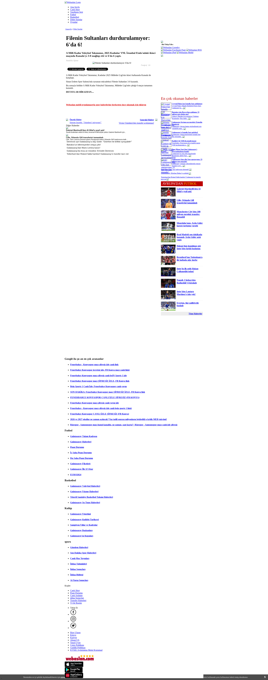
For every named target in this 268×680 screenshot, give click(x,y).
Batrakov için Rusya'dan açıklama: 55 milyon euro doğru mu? (185, 113)
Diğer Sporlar (76, 19)
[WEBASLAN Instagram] (73, 621)
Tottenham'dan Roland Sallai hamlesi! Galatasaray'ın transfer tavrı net (98, 154)
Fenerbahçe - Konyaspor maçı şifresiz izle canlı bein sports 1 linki (101, 408)
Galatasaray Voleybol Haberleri (85, 486)
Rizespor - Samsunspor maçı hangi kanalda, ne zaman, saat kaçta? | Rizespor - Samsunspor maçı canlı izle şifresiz (123, 425)
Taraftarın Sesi (76, 12)
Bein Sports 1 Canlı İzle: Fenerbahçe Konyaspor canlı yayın (98, 386)
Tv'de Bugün (76, 603)
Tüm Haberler (195, 313)
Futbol (73, 14)
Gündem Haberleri (79, 547)
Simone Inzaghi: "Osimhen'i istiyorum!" (86, 123)
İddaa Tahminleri (78, 564)
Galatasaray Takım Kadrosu (83, 436)
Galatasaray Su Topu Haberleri (85, 502)
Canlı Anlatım (76, 595)
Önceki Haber (76, 120)
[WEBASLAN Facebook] (73, 614)
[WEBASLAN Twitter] (73, 628)
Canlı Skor (75, 9)
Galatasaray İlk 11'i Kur (81, 469)
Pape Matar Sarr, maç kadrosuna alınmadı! (175, 169)
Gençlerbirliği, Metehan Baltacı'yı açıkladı (175, 173)
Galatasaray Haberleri (80, 442)
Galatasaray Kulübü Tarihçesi (84, 519)
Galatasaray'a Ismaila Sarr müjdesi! (185, 132)
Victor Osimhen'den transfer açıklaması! (136, 123)
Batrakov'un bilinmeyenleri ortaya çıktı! (84, 145)
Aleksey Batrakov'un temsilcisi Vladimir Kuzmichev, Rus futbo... (185, 117)
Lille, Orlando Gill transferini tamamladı (84, 137)
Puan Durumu (77, 447)
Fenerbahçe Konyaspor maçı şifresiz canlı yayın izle (94, 403)
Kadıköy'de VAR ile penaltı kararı (184, 141)
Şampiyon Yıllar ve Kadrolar (84, 525)
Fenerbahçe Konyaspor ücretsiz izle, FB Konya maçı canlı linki (100, 370)
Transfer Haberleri (78, 600)
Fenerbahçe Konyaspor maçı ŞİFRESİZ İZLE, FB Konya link (99, 381)
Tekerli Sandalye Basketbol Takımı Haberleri (91, 497)
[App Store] (74, 666)
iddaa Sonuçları (77, 598)
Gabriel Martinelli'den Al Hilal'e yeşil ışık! (85, 130)
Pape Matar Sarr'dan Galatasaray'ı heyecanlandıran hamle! (184, 150)
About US (74, 640)
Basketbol (74, 17)
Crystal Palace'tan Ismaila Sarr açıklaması (187, 104)
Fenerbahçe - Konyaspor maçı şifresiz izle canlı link (94, 364)
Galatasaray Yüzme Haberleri (84, 491)
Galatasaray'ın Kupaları (81, 536)
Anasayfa (68, 29)
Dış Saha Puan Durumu (81, 458)
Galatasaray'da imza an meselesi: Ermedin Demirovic (90, 151)
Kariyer (73, 637)
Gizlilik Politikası (77, 647)
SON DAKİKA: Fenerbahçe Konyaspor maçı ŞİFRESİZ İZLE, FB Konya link (107, 392)
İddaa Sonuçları (77, 569)
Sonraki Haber (147, 120)
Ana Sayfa (75, 7)
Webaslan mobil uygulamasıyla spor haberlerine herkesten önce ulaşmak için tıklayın (106, 105)
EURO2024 (75, 474)
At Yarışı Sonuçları (79, 580)
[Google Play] (74, 672)
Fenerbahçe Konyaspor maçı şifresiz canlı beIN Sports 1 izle (98, 375)
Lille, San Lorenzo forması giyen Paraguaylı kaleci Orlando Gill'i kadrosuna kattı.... (97, 139)
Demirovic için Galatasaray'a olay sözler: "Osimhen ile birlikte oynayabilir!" (99, 141)
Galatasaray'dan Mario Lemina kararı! (83, 148)
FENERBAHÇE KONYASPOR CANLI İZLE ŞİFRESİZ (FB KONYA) (104, 397)
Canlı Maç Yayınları (79, 558)
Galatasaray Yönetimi (80, 514)
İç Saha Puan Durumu (81, 452)
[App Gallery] (74, 677)
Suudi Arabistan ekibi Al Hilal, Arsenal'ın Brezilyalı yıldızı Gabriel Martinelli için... (96, 132)
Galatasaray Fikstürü (80, 463)
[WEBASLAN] (73, 2)
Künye (73, 635)
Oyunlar (73, 22)
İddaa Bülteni (76, 575)
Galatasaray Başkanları (81, 530)
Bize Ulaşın (75, 632)
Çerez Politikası (77, 645)
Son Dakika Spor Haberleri (83, 553)
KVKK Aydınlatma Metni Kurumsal (86, 650)
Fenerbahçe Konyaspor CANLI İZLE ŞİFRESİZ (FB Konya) (99, 414)
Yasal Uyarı (75, 642)
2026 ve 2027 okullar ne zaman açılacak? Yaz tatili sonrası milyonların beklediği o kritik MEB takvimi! (118, 419)
